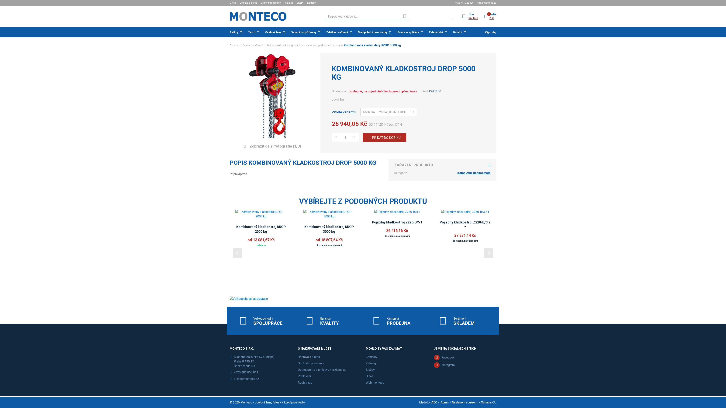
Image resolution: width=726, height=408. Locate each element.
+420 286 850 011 (246, 372)
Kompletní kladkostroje (326, 45)
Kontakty (311, 3)
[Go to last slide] (237, 253)
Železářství (436, 32)
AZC (434, 402)
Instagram (448, 365)
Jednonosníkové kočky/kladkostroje (287, 45)
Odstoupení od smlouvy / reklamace (322, 370)
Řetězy (234, 32)
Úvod (236, 45)
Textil (251, 32)
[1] (404, 16)
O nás (233, 3)
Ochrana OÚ (488, 402)
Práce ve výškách (408, 32)
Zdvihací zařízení (337, 32)
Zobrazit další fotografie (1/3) (275, 146)
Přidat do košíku (386, 138)
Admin (445, 402)
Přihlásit (473, 18)
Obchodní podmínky (271, 3)
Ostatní (457, 32)
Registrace (305, 382)
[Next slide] (488, 253)
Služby (300, 3)
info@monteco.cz (486, 3)
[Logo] (258, 16)
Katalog (289, 3)
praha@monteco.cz (246, 379)
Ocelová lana (273, 32)
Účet (471, 14)
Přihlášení (304, 376)
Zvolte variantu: (344, 112)
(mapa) (270, 357)
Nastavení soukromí (465, 402)
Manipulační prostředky (372, 32)
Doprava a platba (248, 3)
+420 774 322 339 (464, 3)
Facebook (448, 357)
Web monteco (375, 382)
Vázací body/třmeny (303, 32)
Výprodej (490, 32)
